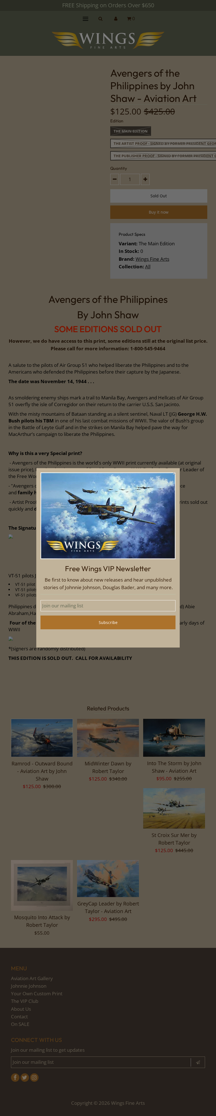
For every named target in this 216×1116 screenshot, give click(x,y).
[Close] (174, 474)
